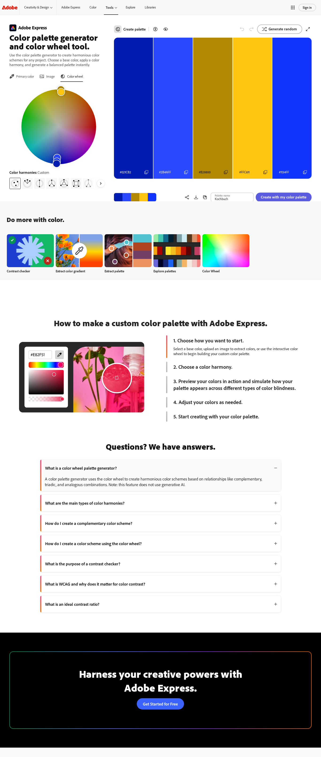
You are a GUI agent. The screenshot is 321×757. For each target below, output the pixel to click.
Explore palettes (164, 271)
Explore (130, 7)
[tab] (21, 76)
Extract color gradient (70, 271)
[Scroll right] (101, 183)
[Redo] (251, 29)
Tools (110, 7)
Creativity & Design (36, 7)
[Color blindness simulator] (165, 29)
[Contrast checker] (155, 29)
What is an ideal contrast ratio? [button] (72, 604)
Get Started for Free (160, 703)
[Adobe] (9, 7)
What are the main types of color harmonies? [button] (85, 503)
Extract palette (114, 271)
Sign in (307, 7)
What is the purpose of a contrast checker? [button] (82, 563)
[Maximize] (308, 29)
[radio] (15, 183)
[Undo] (242, 29)
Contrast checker (18, 271)
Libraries (150, 7)
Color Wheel (211, 271)
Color (93, 7)
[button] (293, 7)
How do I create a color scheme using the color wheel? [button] (93, 543)
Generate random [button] (283, 29)
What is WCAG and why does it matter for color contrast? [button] (95, 584)
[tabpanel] (58, 137)
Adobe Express (70, 7)
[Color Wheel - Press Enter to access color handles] (59, 127)
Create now (30, 251)
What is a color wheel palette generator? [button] (81, 468)
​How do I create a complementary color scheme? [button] (88, 523)
